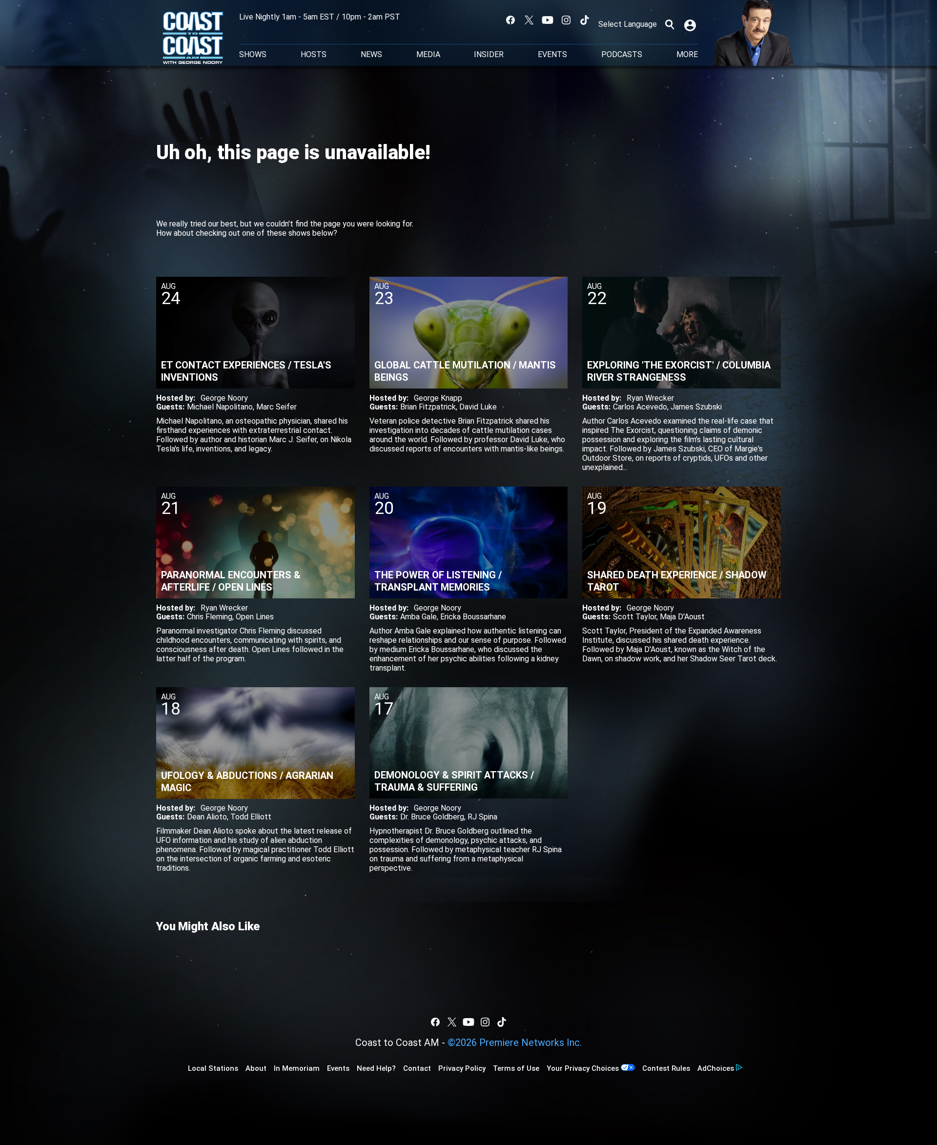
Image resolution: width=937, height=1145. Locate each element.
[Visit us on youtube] (547, 20)
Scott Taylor (634, 616)
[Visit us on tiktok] (585, 20)
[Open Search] (669, 24)
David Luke (478, 406)
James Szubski (696, 406)
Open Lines (255, 616)
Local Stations (213, 1068)
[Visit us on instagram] (566, 20)
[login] (691, 24)
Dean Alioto (207, 816)
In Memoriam (297, 1068)
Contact (417, 1068)
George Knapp (438, 398)
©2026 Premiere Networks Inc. (515, 1042)
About (255, 1068)
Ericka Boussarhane (473, 616)
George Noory (224, 398)
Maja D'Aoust (682, 616)
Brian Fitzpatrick (428, 406)
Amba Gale (418, 616)
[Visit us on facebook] (510, 20)
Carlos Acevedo (640, 406)
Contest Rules (666, 1068)
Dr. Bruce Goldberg (432, 816)
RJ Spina (482, 816)
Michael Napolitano (220, 406)
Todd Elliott (250, 816)
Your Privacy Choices (583, 1068)
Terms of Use (516, 1068)
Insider (489, 54)
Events (552, 54)
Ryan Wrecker (650, 398)
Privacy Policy (462, 1068)
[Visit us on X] (529, 20)
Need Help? (376, 1068)
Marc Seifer (276, 406)
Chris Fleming (209, 616)
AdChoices (715, 1068)
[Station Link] (193, 38)
